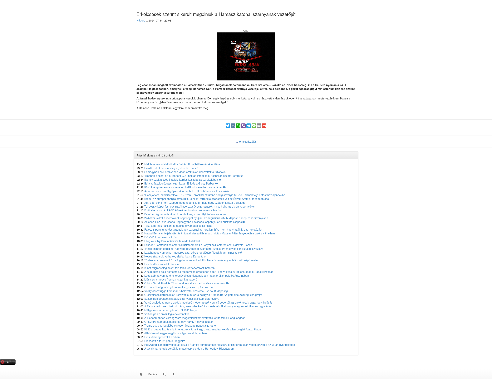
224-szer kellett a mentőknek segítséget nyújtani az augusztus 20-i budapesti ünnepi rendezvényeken (202, 218)
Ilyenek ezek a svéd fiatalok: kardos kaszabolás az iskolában (178, 179)
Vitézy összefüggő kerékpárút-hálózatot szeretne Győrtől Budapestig (182, 291)
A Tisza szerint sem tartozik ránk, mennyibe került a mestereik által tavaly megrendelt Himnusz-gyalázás (204, 306)
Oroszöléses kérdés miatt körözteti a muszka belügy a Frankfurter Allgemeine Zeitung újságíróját (199, 295)
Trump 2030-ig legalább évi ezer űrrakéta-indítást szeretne (176, 325)
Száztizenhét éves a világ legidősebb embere (168, 168)
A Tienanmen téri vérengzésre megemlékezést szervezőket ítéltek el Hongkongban (191, 318)
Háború (140, 20)
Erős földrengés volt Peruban (158, 337)
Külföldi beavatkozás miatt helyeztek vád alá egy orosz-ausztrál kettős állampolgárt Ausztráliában (199, 329)
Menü (151, 374)
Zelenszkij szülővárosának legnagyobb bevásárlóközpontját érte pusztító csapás (190, 222)
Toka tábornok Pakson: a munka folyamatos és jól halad (174, 226)
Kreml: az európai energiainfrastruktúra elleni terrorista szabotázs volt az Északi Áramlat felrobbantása (203, 199)
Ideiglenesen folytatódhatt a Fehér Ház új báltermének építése (178, 164)
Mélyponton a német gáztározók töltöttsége (167, 310)
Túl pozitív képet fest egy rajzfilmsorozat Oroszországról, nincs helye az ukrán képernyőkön (196, 206)
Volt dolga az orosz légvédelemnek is (163, 314)
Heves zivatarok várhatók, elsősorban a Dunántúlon (172, 256)
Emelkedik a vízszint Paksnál (158, 264)
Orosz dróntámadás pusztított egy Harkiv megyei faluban (175, 322)
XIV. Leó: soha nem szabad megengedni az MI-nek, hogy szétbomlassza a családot (191, 202)
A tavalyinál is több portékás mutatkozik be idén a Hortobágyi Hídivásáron (185, 348)
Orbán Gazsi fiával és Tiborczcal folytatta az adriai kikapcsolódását (181, 283)
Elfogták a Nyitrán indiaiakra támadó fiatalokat (168, 241)
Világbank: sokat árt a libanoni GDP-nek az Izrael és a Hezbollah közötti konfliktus (190, 176)
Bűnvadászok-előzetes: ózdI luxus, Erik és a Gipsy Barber (176, 183)
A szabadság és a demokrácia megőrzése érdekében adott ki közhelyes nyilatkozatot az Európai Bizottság (205, 272)
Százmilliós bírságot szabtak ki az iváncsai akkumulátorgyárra (178, 298)
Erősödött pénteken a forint (157, 237)
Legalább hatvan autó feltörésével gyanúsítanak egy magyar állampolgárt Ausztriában (193, 275)
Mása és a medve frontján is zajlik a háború (167, 279)
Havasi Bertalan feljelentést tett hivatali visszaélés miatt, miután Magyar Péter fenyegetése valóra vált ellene (206, 233)
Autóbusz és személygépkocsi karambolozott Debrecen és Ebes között (183, 191)
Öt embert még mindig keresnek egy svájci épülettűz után (175, 287)
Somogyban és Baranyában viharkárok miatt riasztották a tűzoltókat (181, 172)
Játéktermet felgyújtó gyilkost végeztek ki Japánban (172, 333)
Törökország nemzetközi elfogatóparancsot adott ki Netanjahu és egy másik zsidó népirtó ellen (198, 260)
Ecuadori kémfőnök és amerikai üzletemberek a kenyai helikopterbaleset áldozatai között (194, 245)
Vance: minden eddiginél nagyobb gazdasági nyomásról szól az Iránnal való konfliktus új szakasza (200, 249)
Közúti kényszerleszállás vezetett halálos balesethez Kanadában (180, 187)
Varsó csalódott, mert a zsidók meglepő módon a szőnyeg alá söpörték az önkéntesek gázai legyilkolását (204, 302)
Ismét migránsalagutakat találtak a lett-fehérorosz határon (176, 268)
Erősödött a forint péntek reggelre (161, 341)
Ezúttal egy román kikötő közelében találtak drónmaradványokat (179, 210)
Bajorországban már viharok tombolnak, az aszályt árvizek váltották (181, 214)
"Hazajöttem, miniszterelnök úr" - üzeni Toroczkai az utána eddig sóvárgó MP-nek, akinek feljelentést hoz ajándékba (211, 195)
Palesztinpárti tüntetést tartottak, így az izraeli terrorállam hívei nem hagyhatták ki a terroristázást (199, 229)
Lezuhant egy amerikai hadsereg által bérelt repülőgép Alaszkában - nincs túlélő (189, 252)
